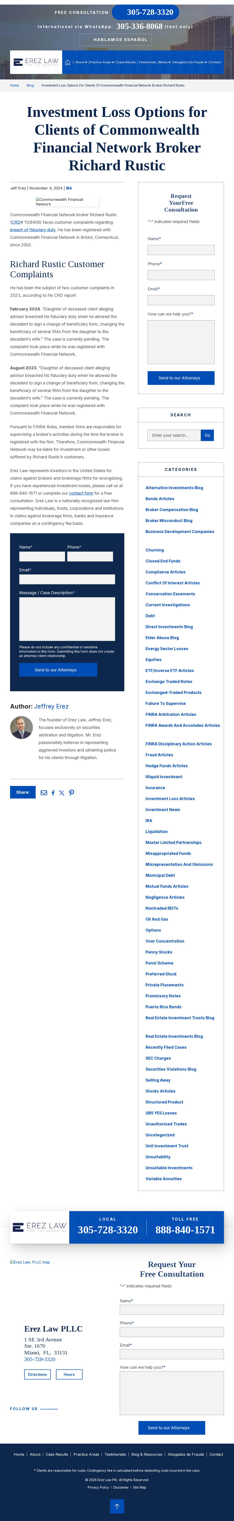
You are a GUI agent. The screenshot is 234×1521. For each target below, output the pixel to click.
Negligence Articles (165, 897)
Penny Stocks (159, 952)
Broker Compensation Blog (172, 509)
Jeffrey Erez (51, 706)
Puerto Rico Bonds (163, 1007)
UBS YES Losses (161, 1113)
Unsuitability (158, 1157)
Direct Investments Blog (169, 627)
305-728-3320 (39, 1359)
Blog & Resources (146, 1454)
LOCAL (108, 1226)
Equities (154, 659)
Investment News (163, 809)
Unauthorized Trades (166, 1124)
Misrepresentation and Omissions (179, 864)
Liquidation (157, 831)
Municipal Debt (160, 875)
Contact (215, 62)
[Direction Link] (30, 1262)
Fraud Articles (159, 755)
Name (24, 547)
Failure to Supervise (166, 703)
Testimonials (147, 62)
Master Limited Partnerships (174, 842)
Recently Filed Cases (166, 1047)
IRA (69, 188)
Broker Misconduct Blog (169, 520)
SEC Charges (158, 1058)
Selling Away (158, 1080)
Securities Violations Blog (171, 1069)
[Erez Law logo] (36, 62)
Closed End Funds (163, 561)
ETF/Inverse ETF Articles (170, 670)
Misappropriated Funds (168, 853)
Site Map (139, 1487)
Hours (69, 1374)
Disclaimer (121, 1487)
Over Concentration (165, 941)
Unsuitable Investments (169, 1168)
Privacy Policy (98, 1487)
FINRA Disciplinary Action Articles (179, 744)
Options (153, 930)
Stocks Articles (161, 1091)
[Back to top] (117, 1506)
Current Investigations (168, 605)
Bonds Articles (160, 498)
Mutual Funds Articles (167, 886)
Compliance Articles (166, 572)
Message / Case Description (46, 592)
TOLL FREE (185, 1226)
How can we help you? (169, 314)
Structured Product (164, 1102)
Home (68, 62)
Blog (30, 85)
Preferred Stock (161, 974)
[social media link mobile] (66, 1409)
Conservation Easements (170, 594)
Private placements (165, 985)
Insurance (155, 787)
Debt (150, 616)
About (79, 62)
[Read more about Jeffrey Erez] (21, 718)
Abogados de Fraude (188, 62)
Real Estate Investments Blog (174, 1036)
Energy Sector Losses (167, 648)
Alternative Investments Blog (174, 488)
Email (24, 569)
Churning (155, 550)
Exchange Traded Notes (169, 681)
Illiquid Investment (164, 777)
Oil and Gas (157, 919)
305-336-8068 (140, 26)
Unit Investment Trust (167, 1146)
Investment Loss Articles (170, 798)
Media (163, 62)
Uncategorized (160, 1135)
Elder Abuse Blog (162, 638)
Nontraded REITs (162, 908)
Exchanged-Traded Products (174, 692)
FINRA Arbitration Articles (171, 714)
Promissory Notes (163, 996)
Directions (37, 1374)
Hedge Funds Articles (167, 766)
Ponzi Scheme (159, 963)
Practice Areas (100, 62)
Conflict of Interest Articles (173, 583)
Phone (73, 547)
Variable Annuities (164, 1179)
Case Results (126, 62)
